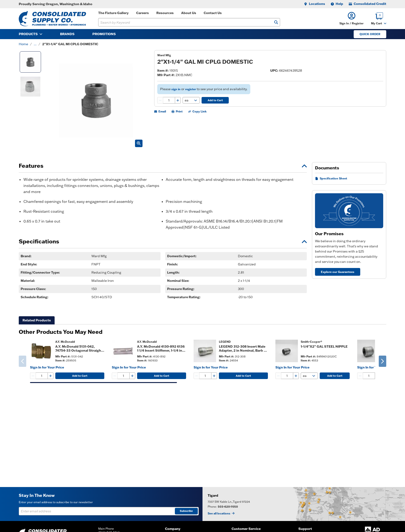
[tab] (37, 320)
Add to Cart (215, 100)
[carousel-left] (22, 361)
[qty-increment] (177, 100)
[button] (351, 18)
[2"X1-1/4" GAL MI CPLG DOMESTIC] (30, 62)
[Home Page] (52, 18)
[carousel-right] (382, 361)
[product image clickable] (41, 351)
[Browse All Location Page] (303, 504)
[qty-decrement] (160, 100)
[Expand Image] (138, 143)
